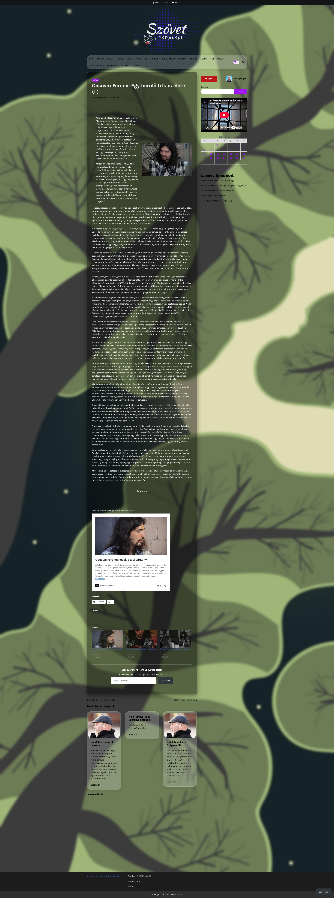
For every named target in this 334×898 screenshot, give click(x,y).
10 (224, 149)
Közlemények (152, 59)
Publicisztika (168, 59)
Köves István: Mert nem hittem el (216, 201)
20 (244, 153)
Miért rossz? (216, 59)
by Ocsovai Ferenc (99, 98)
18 (231, 153)
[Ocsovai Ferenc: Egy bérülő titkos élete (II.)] (107, 639)
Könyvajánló (140, 66)
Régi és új (126, 66)
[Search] (243, 62)
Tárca (139, 59)
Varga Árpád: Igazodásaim (213, 195)
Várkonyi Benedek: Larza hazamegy (217, 180)
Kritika (120, 59)
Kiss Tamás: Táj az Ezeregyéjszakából (140, 718)
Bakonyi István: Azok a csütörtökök (218, 190)
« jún (220, 169)
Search (204, 87)
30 (217, 162)
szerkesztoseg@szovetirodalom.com (104, 876)
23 (218, 158)
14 (204, 153)
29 (211, 162)
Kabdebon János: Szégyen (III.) (177, 744)
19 (237, 153)
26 (237, 158)
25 (231, 158)
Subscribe (165, 680)
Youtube (178, 3)
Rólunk (131, 886)
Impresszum (134, 881)
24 (224, 158)
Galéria (100, 59)
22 (211, 158)
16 (218, 153)
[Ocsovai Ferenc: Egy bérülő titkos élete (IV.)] (175, 639)
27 (244, 158)
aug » (227, 169)
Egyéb (204, 59)
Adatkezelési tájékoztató (139, 876)
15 (211, 153)
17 (224, 153)
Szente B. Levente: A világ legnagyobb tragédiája (223, 185)
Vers (91, 59)
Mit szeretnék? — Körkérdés (103, 66)
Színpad (193, 59)
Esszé (130, 59)
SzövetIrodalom (175, 894)
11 (230, 149)
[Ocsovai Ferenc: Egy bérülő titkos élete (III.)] (141, 639)
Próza (110, 59)
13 (244, 149)
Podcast (182, 59)
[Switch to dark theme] (236, 62)
